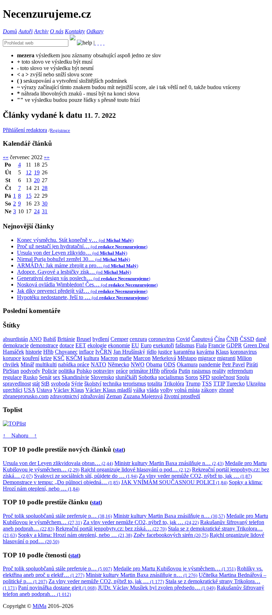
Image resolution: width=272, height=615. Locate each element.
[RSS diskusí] (101, 43)
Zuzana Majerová (143, 396)
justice (165, 352)
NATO (98, 364)
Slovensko (102, 377)
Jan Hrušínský (129, 352)
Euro (146, 345)
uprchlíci (12, 390)
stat (119, 450)
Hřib (48, 352)
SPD (204, 377)
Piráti (252, 364)
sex (56, 377)
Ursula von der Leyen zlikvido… (72, 253)
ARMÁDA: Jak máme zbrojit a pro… (77, 265)
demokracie (16, 345)
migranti (226, 358)
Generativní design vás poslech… (83, 278)
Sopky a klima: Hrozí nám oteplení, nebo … (75, 535)
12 (29, 172)
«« (5, 157)
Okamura (187, 364)
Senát (45, 377)
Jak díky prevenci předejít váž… (82, 291)
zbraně (226, 390)
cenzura (138, 339)
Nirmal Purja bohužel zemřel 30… (73, 259)
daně (261, 339)
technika (112, 384)
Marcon (142, 358)
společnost (223, 377)
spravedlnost (17, 384)
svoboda (60, 384)
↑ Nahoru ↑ (20, 436)
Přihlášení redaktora (25, 130)
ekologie (97, 345)
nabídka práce (73, 364)
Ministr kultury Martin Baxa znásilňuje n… (168, 463)
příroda (169, 371)
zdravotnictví (64, 396)
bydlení (100, 339)
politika (66, 371)
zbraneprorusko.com (26, 396)
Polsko (84, 371)
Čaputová (202, 339)
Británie (66, 339)
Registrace (60, 130)
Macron (109, 358)
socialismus (171, 377)
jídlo (152, 352)
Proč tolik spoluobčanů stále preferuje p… (57, 516)
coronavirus (161, 339)
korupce (12, 358)
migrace (207, 358)
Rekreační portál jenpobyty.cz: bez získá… (111, 529)
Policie (49, 371)
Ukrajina (256, 384)
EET (80, 345)
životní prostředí (182, 396)
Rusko (30, 377)
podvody (30, 371)
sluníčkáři (126, 377)
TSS (207, 384)
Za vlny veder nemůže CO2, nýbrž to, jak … (195, 476)
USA (29, 390)
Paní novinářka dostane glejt (57, 588)
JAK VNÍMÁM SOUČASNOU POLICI (174, 482)
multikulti (46, 364)
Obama (154, 364)
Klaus (222, 352)
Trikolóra (174, 384)
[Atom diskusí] (103, 43)
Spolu (242, 377)
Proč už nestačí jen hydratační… (82, 246)
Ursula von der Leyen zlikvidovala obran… (58, 463)
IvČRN (103, 352)
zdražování (92, 396)
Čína (219, 339)
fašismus (184, 345)
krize (46, 358)
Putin (184, 371)
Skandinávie (75, 377)
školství (92, 384)
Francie (216, 345)
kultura (91, 358)
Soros (191, 377)
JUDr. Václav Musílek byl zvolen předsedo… (156, 588)
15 (29, 196)
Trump (193, 384)
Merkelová (164, 358)
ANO (35, 339)
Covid (183, 339)
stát (36, 384)
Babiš (49, 339)
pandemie (210, 364)
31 (44, 211)
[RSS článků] (95, 43)
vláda (153, 390)
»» (47, 157)
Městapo (187, 358)
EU (135, 345)
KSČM (74, 358)
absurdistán (15, 339)
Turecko (235, 384)
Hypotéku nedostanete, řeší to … (82, 297)
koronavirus (243, 352)
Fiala (201, 345)
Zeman (114, 396)
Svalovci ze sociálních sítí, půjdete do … (85, 476)
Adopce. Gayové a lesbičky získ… (74, 272)
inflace (86, 352)
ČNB (232, 339)
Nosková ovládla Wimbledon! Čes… (87, 285)
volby (166, 390)
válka (139, 390)
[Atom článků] (98, 43)
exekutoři (163, 345)
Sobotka (147, 377)
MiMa (39, 606)
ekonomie (119, 345)
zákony (209, 390)
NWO (137, 364)
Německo (118, 364)
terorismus (134, 384)
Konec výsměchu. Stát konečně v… (75, 240)
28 (44, 188)
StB (45, 384)
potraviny (103, 371)
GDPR (234, 345)
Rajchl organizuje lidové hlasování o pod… (136, 469)
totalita (154, 384)
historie (34, 352)
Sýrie (77, 384)
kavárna (205, 352)
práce (122, 371)
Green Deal (256, 345)
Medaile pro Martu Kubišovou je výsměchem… (174, 568)
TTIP (219, 384)
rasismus (201, 371)
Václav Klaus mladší (108, 390)
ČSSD (247, 339)
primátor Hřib (144, 371)
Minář (27, 364)
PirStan (11, 371)
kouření (30, 358)
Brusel (83, 339)
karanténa (184, 352)
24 (37, 211)
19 (37, 172)
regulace (12, 377)
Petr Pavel (233, 364)
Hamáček (13, 352)
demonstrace (44, 345)
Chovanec (66, 352)
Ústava (44, 390)
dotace (67, 345)
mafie (125, 358)
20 (37, 180)
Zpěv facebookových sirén (171, 535)
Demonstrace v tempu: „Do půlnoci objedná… (61, 482)
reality (219, 371)
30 (44, 204)
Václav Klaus (68, 390)
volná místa (187, 390)
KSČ (58, 358)
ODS (169, 364)
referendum (240, 371)
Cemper (119, 339)
